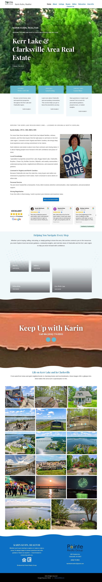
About (55, 4)
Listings (61, 4)
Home (49, 4)
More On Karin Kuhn (51, 199)
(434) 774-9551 (18, 66)
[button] (95, 215)
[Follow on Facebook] (48, 339)
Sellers (74, 4)
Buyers (68, 4)
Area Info (90, 4)
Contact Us (70, 6)
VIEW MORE (26, 109)
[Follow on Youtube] (54, 339)
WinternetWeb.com (59, 578)
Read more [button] (34, 222)
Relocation (82, 4)
